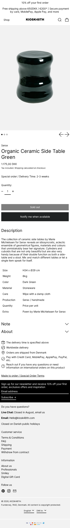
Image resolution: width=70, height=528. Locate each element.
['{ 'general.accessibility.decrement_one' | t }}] (2, 191)
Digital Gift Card (10, 476)
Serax (4, 145)
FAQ (3, 441)
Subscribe (7, 397)
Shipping (19, 168)
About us (6, 465)
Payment (6, 448)
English (28, 510)
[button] (60, 19)
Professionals (9, 469)
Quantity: (6, 185)
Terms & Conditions (12, 437)
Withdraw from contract (15, 452)
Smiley (5, 473)
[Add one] (13, 191)
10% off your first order (35, 2)
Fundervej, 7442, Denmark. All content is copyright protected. (31, 505)
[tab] (2, 134)
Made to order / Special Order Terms (22, 375)
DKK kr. (40, 510)
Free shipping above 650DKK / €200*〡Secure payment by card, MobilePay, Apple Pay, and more (36, 10)
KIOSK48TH (15, 501)
